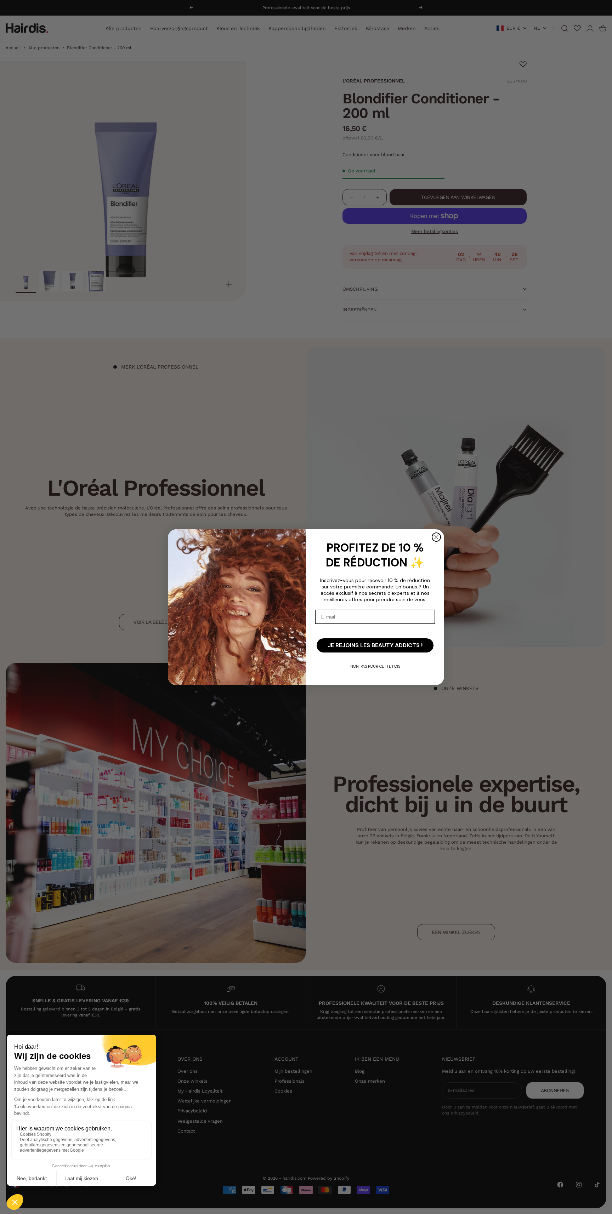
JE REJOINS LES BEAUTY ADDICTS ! (375, 645)
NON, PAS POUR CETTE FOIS (375, 666)
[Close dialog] (436, 537)
